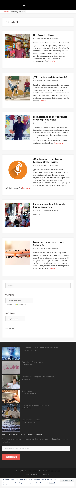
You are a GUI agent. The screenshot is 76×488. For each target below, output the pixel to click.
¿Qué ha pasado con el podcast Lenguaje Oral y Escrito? (48, 160)
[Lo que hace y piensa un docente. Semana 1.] (17, 253)
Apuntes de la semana (30, 350)
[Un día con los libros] (17, 46)
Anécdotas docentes (30, 422)
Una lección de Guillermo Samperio (35, 405)
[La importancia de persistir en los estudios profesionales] (17, 127)
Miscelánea (27, 408)
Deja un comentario (52, 38)
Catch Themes (44, 474)
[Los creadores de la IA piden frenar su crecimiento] (11, 353)
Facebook (10, 328)
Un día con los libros (43, 35)
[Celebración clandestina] (11, 425)
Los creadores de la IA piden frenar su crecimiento (40, 348)
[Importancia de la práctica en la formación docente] (17, 215)
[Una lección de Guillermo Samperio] (11, 411)
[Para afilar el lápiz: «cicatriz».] (11, 368)
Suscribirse (11, 457)
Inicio (6, 12)
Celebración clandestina (31, 420)
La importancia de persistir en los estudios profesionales (50, 118)
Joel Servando (33, 471)
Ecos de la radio (27, 391)
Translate (22, 305)
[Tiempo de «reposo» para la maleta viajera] (11, 382)
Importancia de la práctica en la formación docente (49, 205)
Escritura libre (28, 365)
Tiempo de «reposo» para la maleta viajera (38, 376)
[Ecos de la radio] (11, 396)
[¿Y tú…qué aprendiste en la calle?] (17, 88)
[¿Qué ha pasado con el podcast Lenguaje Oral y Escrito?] (17, 170)
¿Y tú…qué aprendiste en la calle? (50, 77)
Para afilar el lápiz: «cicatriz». (32, 362)
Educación (27, 379)
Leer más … (52, 61)
